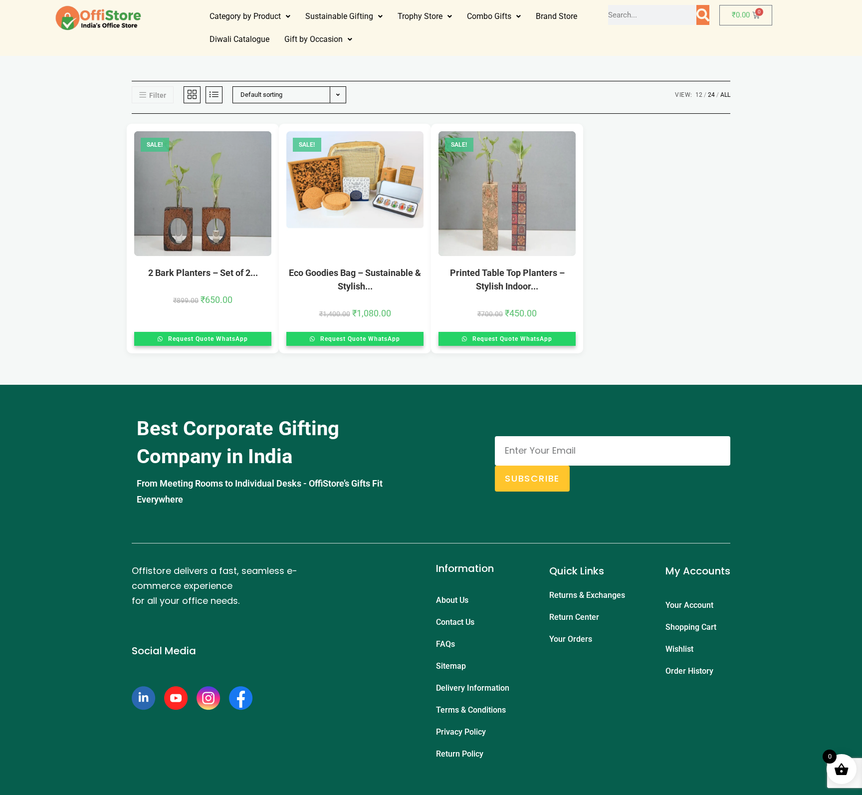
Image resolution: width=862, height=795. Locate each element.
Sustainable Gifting (339, 16)
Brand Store (556, 16)
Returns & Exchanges (587, 595)
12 (698, 94)
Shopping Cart (690, 627)
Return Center (574, 617)
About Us (452, 600)
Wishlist (679, 649)
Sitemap (451, 666)
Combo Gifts (489, 16)
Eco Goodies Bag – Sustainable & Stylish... (355, 279)
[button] (250, 16)
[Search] (702, 15)
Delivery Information (472, 688)
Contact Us (455, 622)
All (725, 94)
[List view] (214, 94)
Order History (689, 671)
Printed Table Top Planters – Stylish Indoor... (507, 279)
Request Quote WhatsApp (207, 338)
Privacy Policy (461, 732)
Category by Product (245, 16)
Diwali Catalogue (239, 39)
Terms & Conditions (471, 710)
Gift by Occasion (313, 39)
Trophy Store (420, 16)
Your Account (689, 605)
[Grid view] (192, 94)
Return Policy (459, 754)
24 (711, 94)
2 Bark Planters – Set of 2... (203, 272)
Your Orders (570, 639)
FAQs (445, 644)
